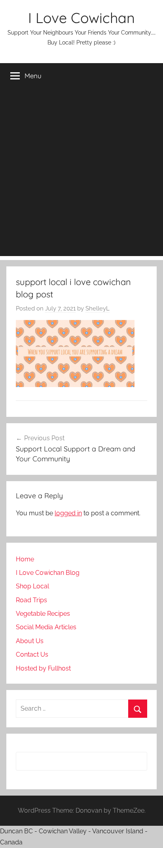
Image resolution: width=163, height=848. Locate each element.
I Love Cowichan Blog (48, 572)
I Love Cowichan (81, 18)
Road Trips (31, 600)
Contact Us (32, 654)
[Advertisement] (81, 174)
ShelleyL (97, 308)
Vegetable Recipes (43, 613)
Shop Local (32, 586)
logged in (68, 513)
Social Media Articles (46, 627)
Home (25, 559)
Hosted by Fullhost (43, 668)
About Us (30, 641)
